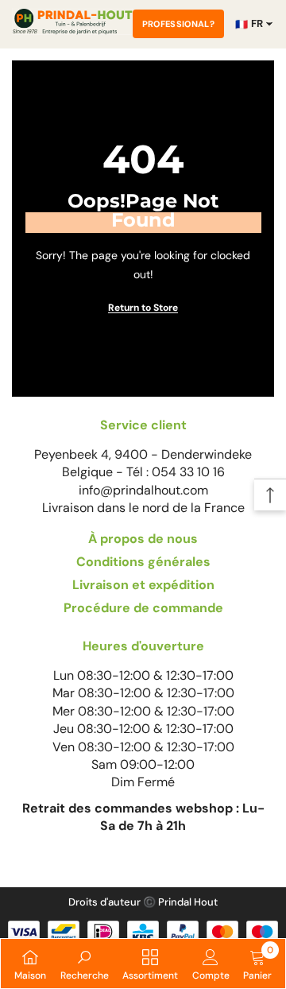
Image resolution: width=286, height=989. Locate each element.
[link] (84, 963)
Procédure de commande (143, 607)
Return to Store (143, 307)
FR (249, 24)
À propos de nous (143, 538)
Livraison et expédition (143, 584)
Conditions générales (143, 561)
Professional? (178, 23)
